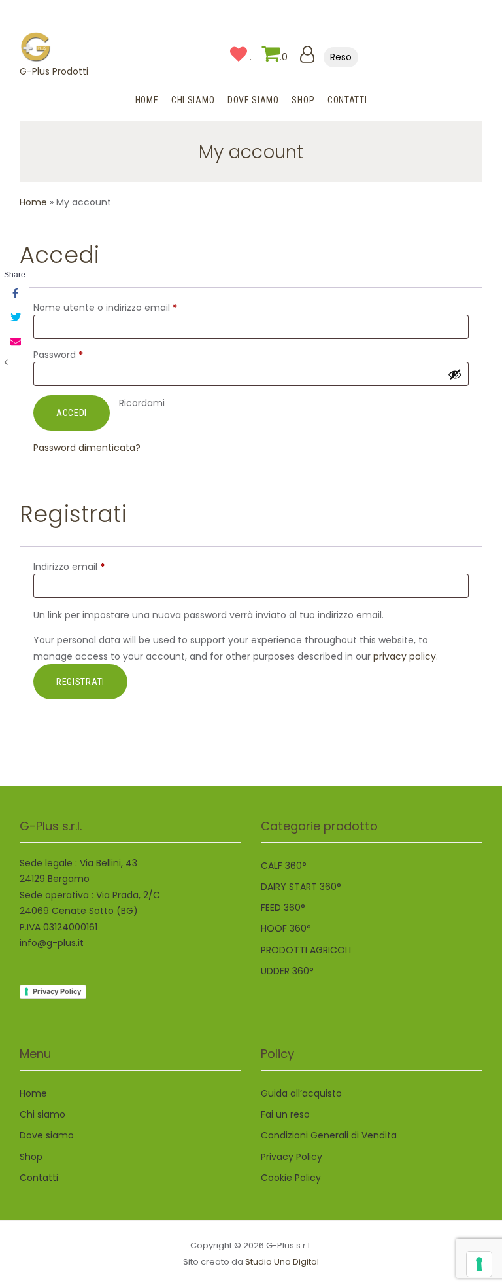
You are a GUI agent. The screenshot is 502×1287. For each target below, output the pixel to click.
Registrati (80, 682)
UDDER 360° (287, 971)
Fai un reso (285, 1114)
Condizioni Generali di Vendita (329, 1135)
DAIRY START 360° (301, 886)
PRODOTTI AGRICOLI (306, 950)
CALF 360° (284, 865)
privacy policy (404, 656)
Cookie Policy (291, 1177)
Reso (341, 56)
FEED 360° (283, 907)
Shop (31, 1156)
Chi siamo (42, 1114)
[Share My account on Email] (14, 341)
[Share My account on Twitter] (14, 318)
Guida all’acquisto (301, 1093)
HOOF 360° (286, 928)
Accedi (71, 413)
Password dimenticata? (87, 447)
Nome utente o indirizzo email (125, 307)
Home (33, 202)
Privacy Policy (57, 991)
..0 (269, 56)
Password (78, 354)
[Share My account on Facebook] (14, 294)
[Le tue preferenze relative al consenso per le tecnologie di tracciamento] (479, 1264)
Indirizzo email (89, 566)
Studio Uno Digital (282, 1262)
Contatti (39, 1177)
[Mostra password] (455, 374)
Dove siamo (47, 1135)
